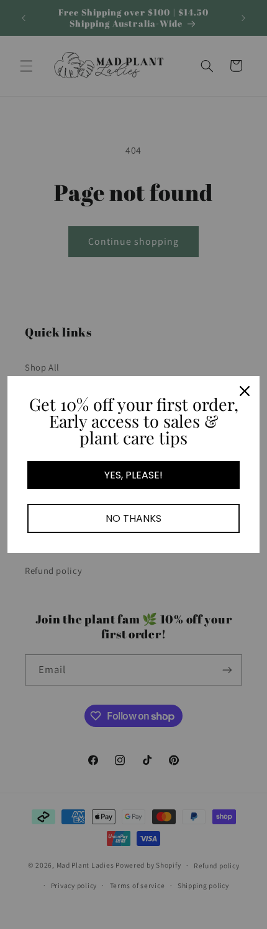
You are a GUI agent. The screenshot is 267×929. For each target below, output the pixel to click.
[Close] (245, 391)
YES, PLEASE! (133, 475)
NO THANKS (133, 518)
